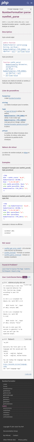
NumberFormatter (12, 64)
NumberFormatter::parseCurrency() (15, 124)
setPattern (6, 412)
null (13, 51)
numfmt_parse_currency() (12, 255)
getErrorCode (7, 393)
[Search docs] (28, 3)
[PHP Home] (5, 3)
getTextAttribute (8, 404)
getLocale (6, 397)
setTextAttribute (8, 417)
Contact (15, 435)
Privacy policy (22, 440)
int (11, 47)
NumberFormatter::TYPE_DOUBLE (14, 49)
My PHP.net (7, 435)
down (6, 282)
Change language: (13, 9)
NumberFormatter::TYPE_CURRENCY (15, 120)
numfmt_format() (10, 253)
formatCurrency (7, 388)
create (5, 384)
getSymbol (6, 401)
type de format (11, 111)
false (28, 51)
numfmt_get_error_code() (12, 248)
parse (5, 406)
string (24, 45)
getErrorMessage (8, 395)
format (5, 386)
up (3, 282)
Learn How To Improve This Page (12, 269)
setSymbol (6, 415)
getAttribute (6, 391)
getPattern (6, 399)
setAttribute (6, 410)
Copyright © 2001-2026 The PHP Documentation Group (13, 429)
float (23, 51)
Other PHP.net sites (9, 440)
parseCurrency (7, 408)
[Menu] (31, 3)
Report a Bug (16, 271)
